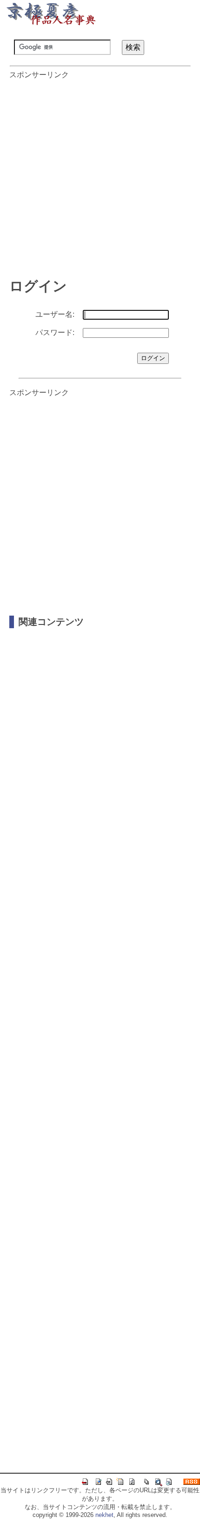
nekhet (104, 1514)
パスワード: (54, 332)
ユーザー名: (54, 314)
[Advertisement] (100, 174)
